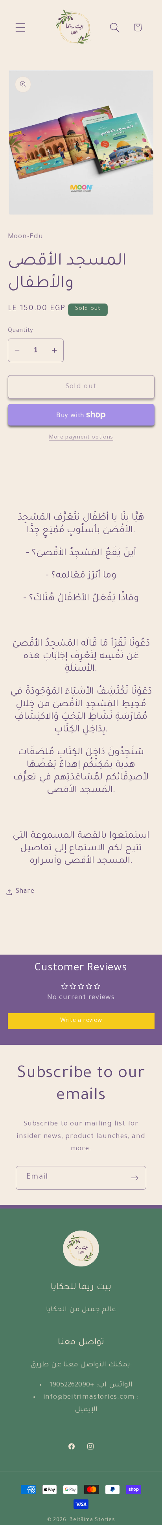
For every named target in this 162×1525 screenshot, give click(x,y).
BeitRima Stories (92, 1520)
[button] (20, 27)
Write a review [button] (81, 1021)
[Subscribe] (134, 1178)
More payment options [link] (81, 438)
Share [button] (25, 891)
